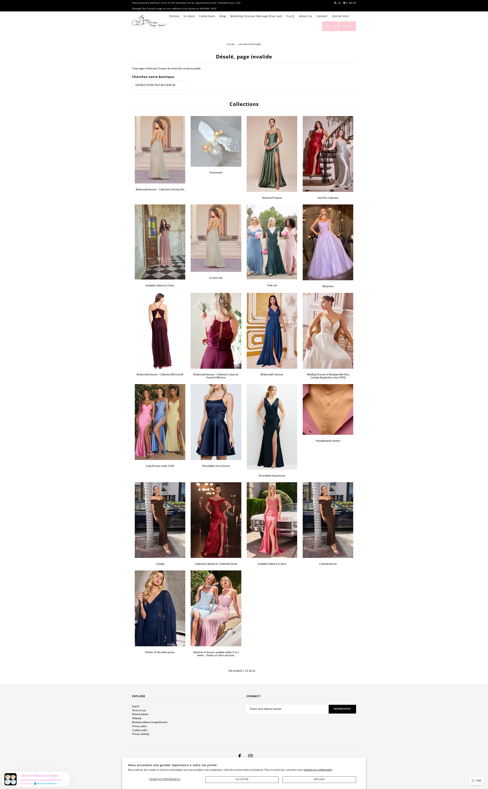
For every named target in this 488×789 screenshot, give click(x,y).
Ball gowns (328, 286)
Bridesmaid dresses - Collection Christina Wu (160, 189)
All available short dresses (216, 466)
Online (174, 16)
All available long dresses (272, 476)
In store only (216, 278)
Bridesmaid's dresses (272, 374)
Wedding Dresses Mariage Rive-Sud (256, 16)
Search (135, 706)
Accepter (242, 779)
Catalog (160, 564)
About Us (305, 16)
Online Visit (340, 16)
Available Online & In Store (160, 285)
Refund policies (140, 714)
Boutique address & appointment (149, 722)
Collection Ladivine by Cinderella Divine (216, 564)
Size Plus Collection (328, 198)
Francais (347, 26)
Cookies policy (140, 730)
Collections (207, 16)
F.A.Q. (290, 16)
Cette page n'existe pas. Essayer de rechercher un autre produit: (166, 68)
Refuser (319, 779)
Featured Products (272, 198)
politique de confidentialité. (317, 770)
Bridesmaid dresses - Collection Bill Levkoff (160, 374)
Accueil (231, 44)
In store (189, 16)
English (330, 26)
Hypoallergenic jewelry (328, 441)
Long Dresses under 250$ (160, 466)
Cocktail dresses (328, 564)
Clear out (272, 285)
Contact (322, 16)
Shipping (136, 718)
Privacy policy (139, 726)
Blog (223, 16)
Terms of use (139, 710)
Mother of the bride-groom (160, 652)
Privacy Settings (140, 734)
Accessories (215, 172)
